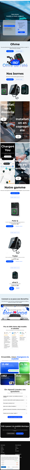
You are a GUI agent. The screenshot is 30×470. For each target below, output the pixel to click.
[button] (18, 455)
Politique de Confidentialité (10, 468)
